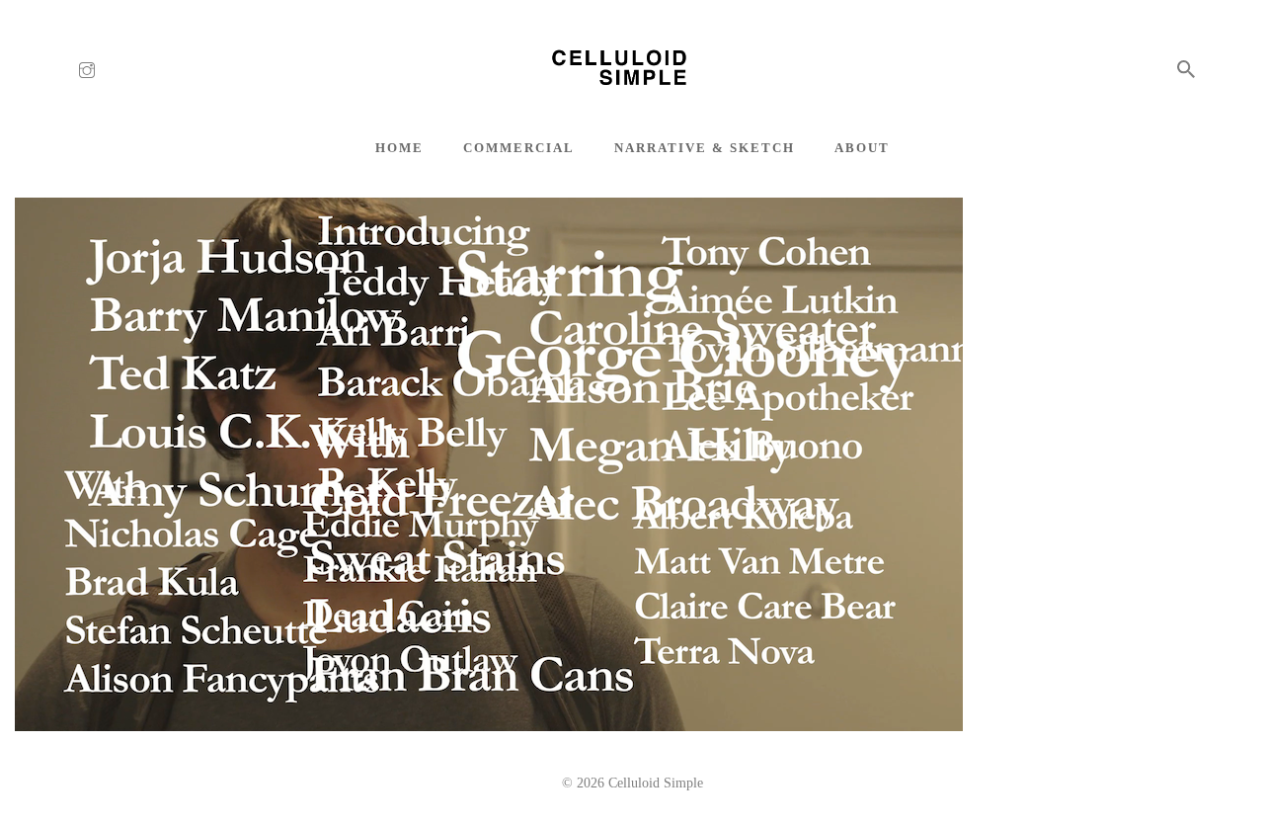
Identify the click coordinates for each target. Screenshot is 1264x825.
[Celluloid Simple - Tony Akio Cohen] (632, 70)
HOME (399, 147)
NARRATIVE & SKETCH (704, 147)
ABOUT (862, 147)
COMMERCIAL (519, 147)
